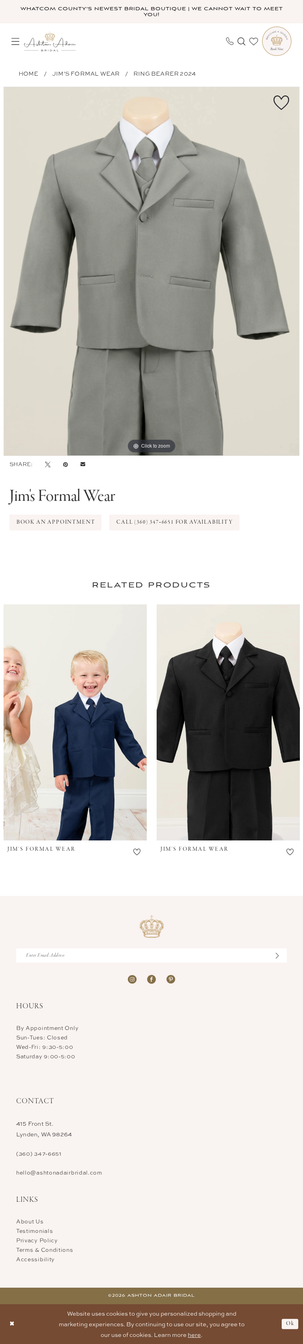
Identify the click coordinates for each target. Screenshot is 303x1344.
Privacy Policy (37, 1240)
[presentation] (75, 722)
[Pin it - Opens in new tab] (65, 464)
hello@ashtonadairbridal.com (59, 1172)
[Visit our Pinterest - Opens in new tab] (171, 978)
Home (29, 73)
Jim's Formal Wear (86, 73)
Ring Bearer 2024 (164, 73)
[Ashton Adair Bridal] (50, 41)
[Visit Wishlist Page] (253, 41)
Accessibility (35, 1259)
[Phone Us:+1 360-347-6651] (230, 41)
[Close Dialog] (12, 1324)
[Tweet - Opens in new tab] (48, 464)
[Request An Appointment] (277, 41)
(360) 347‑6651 (39, 1153)
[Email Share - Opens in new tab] (83, 464)
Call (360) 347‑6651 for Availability (174, 522)
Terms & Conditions (44, 1249)
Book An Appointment (56, 522)
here (194, 1335)
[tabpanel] (151, 271)
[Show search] (241, 41)
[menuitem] (15, 41)
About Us (30, 1221)
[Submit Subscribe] (281, 955)
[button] (15, 41)
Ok (290, 1323)
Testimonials (34, 1230)
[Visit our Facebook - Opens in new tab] (151, 978)
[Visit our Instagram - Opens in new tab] (132, 978)
